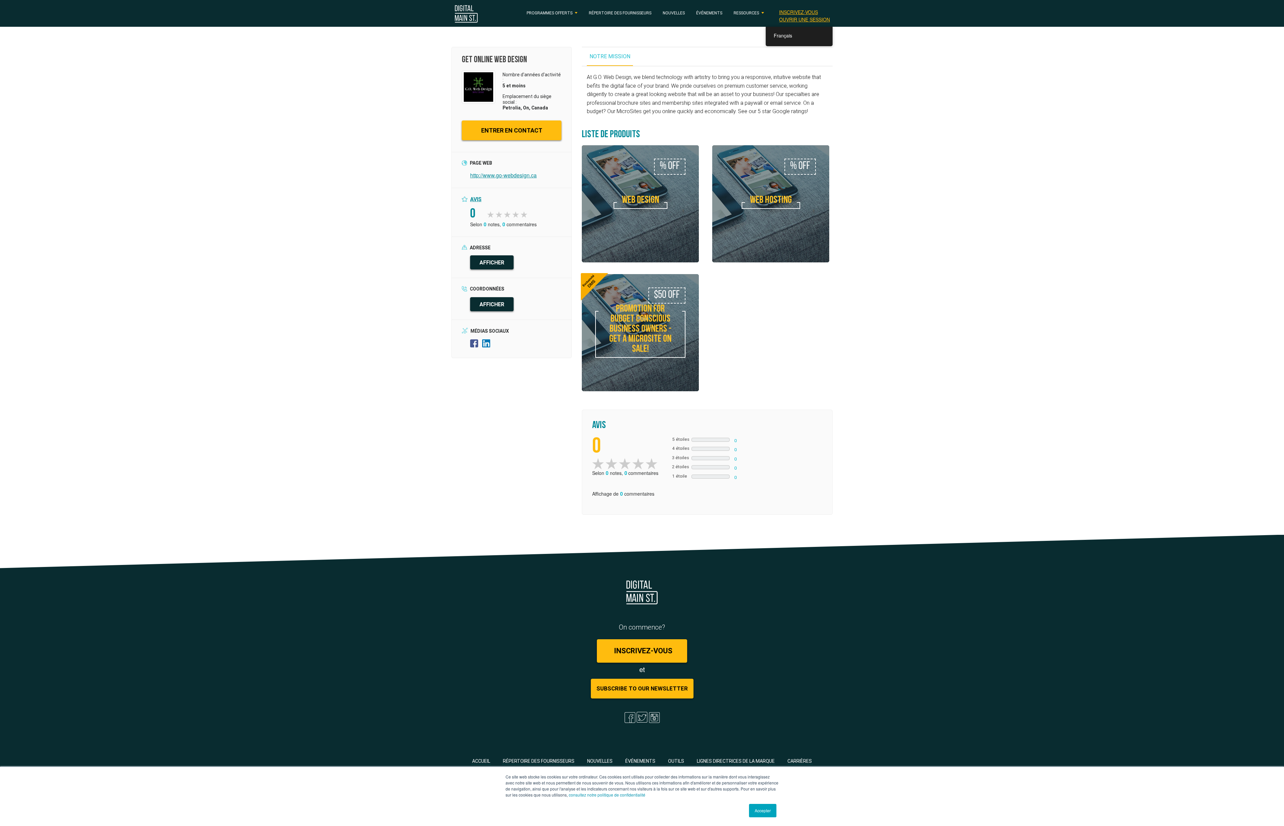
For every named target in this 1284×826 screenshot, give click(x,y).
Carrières (799, 761)
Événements (709, 12)
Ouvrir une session (804, 19)
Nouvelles (674, 12)
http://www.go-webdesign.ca (503, 175)
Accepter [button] (763, 810)
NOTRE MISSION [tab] (610, 56)
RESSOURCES (746, 12)
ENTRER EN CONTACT (511, 130)
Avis (475, 199)
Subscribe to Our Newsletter (642, 688)
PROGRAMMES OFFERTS (549, 12)
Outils (676, 761)
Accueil (481, 761)
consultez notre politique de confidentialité (607, 795)
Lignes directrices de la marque (736, 761)
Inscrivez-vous (798, 12)
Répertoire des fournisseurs (620, 12)
